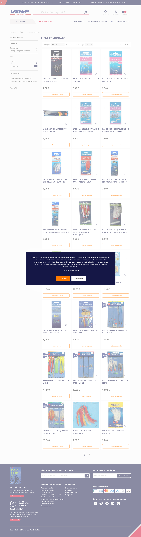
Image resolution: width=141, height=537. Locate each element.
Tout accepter (63, 278)
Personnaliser (79, 278)
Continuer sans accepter (71, 270)
